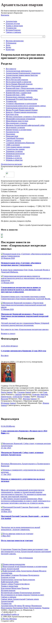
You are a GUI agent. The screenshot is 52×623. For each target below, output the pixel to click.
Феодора (40, 397)
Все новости (11, 69)
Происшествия (12, 136)
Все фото (4, 355)
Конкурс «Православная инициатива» (21, 112)
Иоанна (46, 403)
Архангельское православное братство (22, 75)
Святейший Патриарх (15, 138)
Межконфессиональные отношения (20, 119)
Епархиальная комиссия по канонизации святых (26, 106)
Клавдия (35, 394)
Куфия (27, 397)
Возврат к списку (8, 333)
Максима (44, 394)
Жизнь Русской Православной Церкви (22, 110)
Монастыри (16, 588)
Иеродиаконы (6, 608)
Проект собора (7, 584)
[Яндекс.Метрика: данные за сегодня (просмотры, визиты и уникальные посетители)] (9, 619)
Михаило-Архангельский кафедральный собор (25, 125)
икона (9, 392)
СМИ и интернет (13, 145)
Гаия (45, 392)
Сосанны (21, 392)
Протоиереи (18, 608)
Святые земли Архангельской (13, 599)
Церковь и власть (13, 156)
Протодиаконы (35, 608)
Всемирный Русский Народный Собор (22, 99)
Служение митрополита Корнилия (20, 143)
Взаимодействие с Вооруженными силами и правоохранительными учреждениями (24, 89)
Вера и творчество (13, 77)
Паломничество (12, 132)
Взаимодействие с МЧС (16, 95)
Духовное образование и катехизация (21, 103)
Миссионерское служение (16, 123)
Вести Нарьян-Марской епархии (19, 84)
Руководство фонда (22, 584)
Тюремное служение (14, 151)
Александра (17, 397)
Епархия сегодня (13, 23)
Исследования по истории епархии (15, 595)
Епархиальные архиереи (30, 593)
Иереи (26, 608)
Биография (5, 575)
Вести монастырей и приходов (18, 82)
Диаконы (45, 608)
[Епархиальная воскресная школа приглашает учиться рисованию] (2, 235)
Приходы (25, 588)
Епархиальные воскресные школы (20, 108)
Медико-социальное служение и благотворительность (28, 117)
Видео (8, 47)
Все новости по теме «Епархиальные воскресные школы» (25, 329)
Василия (4, 399)
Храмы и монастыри (14, 26)
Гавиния (18, 394)
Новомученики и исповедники (18, 130)
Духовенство (11, 28)
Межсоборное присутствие (17, 121)
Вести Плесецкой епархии (17, 86)
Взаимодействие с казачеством (18, 93)
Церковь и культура (14, 158)
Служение (14, 575)
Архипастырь (11, 21)
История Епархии (13, 30)
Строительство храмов (15, 149)
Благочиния (6, 588)
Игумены (18, 606)
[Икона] (8, 382)
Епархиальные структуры (11, 580)
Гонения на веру (37, 595)
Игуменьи (26, 606)
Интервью (23, 575)
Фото (8, 45)
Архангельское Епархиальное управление (23, 73)
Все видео (5, 433)
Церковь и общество (14, 160)
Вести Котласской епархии (17, 80)
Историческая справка (10, 593)
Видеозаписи (33, 575)
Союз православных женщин (18, 147)
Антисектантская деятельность (18, 71)
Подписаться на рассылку (11, 164)
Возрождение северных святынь (19, 97)
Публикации (11, 43)
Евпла (3, 392)
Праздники (10, 134)
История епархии (8, 590)
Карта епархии (29, 580)
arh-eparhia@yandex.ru (10, 614)
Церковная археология (15, 154)
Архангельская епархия (22, 5)
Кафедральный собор (10, 582)
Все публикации (26, 558)
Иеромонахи (36, 606)
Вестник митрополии (15, 41)
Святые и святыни (13, 32)
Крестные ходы (12, 114)
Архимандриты (7, 606)
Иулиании (5, 403)
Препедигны (6, 397)
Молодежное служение (15, 127)
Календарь (10, 49)
